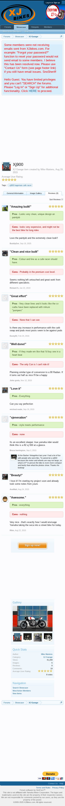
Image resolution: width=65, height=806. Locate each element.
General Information (15, 193)
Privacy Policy (58, 788)
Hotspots (35, 27)
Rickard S (14, 288)
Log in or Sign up (53, 3)
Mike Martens (47, 169)
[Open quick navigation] (61, 36)
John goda (15, 380)
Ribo (12, 530)
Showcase (21, 27)
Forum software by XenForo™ (32, 790)
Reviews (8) (53, 193)
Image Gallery (36, 193)
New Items (17, 693)
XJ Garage (18, 169)
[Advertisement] (32, 129)
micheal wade (16, 409)
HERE (33, 91)
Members (48, 27)
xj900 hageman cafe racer (21, 185)
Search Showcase (20, 688)
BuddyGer (14, 243)
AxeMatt (13, 489)
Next (50, 638)
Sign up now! (32, 545)
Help (61, 783)
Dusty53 (13, 336)
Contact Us (53, 783)
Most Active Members (22, 691)
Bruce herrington (17, 450)
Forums (8, 27)
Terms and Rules (43, 788)
